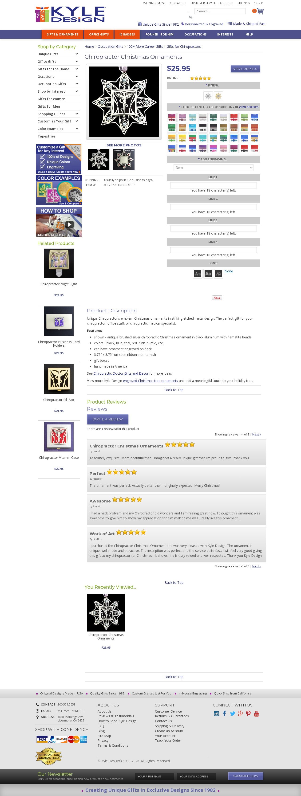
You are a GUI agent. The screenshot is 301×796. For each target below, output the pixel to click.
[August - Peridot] (244, 117)
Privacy (103, 741)
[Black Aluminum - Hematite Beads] (213, 127)
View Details (245, 69)
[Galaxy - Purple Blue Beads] (192, 148)
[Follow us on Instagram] (216, 714)
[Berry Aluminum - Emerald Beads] (234, 148)
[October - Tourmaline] (172, 127)
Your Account (165, 736)
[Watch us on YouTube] (256, 714)
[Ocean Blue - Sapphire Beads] (234, 138)
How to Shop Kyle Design (117, 721)
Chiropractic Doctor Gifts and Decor (121, 373)
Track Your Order (168, 741)
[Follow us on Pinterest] (248, 714)
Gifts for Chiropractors (184, 46)
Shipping (244, 3)
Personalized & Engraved (203, 24)
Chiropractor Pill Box (59, 399)
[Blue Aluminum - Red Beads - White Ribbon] (182, 148)
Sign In (259, 3)
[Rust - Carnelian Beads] (234, 127)
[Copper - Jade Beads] (244, 127)
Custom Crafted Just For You (151, 693)
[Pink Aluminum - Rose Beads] (223, 148)
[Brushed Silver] (208, 96)
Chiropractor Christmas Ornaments (106, 636)
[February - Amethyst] (182, 117)
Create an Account (169, 731)
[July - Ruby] (234, 117)
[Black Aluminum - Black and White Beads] (203, 127)
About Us (226, 3)
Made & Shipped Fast (249, 23)
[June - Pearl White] (223, 117)
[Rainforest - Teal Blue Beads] (223, 138)
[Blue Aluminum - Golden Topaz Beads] (254, 138)
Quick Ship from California (232, 693)
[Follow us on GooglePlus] (240, 714)
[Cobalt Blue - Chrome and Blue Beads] (244, 138)
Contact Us (178, 3)
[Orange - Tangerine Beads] (254, 127)
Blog (101, 731)
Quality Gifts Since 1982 (107, 693)
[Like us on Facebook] (224, 714)
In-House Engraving (192, 693)
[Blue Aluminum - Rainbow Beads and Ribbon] (172, 148)
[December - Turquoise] (192, 127)
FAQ (101, 726)
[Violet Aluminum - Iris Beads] (203, 148)
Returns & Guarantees (172, 716)
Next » (256, 434)
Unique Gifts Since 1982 (160, 24)
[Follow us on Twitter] (232, 714)
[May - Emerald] (213, 117)
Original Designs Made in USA (61, 693)
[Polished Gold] (218, 96)
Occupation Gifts (110, 46)
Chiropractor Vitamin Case (59, 457)
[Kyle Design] (70, 14)
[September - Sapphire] (254, 117)
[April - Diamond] (203, 117)
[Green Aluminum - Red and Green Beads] (192, 138)
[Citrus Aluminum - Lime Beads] (172, 138)
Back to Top (174, 390)
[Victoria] (218, 273)
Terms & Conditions (113, 746)
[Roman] (197, 273)
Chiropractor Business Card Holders (59, 344)
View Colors (248, 107)
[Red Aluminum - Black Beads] (244, 148)
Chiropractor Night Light (58, 284)
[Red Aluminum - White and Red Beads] (254, 148)
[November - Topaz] (182, 127)
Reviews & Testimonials (116, 716)
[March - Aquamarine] (192, 117)
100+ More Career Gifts (145, 46)
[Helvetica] (208, 273)
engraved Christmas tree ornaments (150, 380)
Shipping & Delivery (169, 726)
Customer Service (203, 3)
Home (89, 46)
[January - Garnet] (172, 117)
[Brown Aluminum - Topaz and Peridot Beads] (223, 127)
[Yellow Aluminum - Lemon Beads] (182, 138)
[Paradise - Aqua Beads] (203, 138)
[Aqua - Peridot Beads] (213, 138)
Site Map (104, 736)
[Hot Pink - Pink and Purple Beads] (213, 148)
